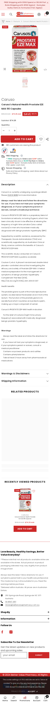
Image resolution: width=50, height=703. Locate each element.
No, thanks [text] (26, 382)
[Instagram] (28, 375)
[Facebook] (22, 375)
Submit (24, 366)
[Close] (46, 315)
